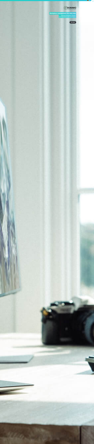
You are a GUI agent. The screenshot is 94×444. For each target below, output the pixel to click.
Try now (73, 22)
